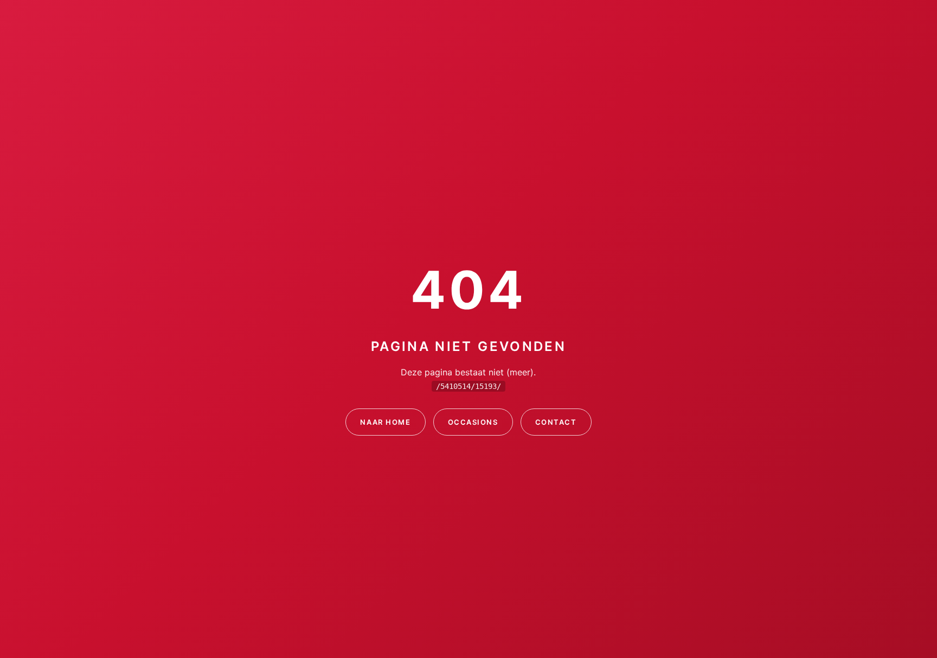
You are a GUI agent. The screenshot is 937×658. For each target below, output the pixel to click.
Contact (556, 422)
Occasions (473, 422)
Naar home (385, 422)
